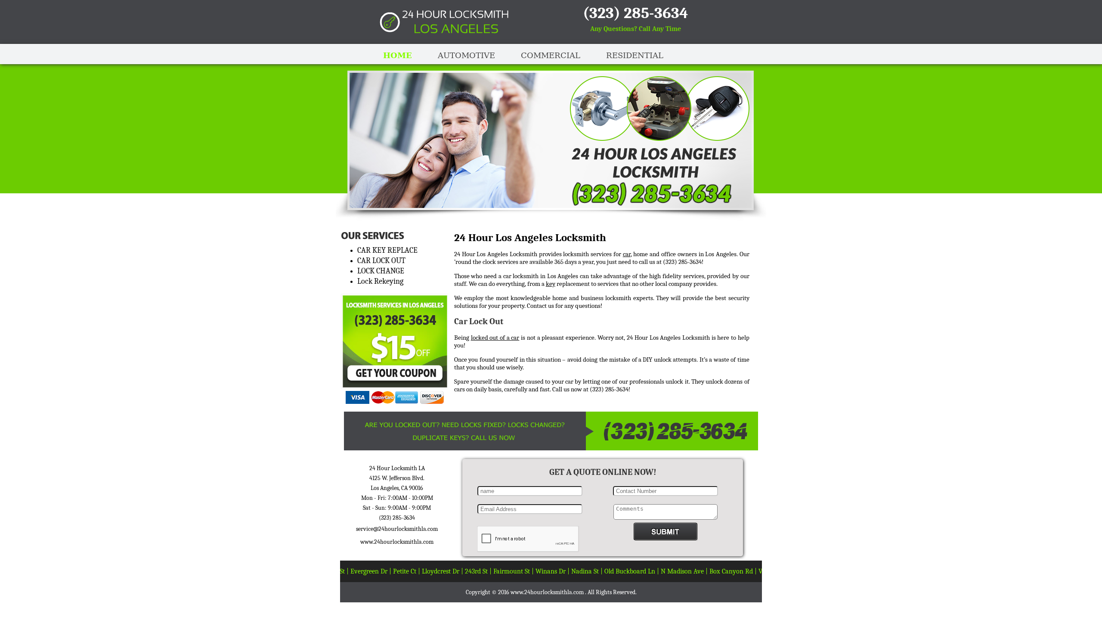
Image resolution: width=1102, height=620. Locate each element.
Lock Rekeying (380, 281)
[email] (397, 529)
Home (397, 55)
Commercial (550, 55)
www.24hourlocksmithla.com (396, 542)
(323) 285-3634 (635, 13)
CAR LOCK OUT (381, 260)
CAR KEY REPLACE (387, 250)
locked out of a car (495, 337)
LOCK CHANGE (380, 271)
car (627, 254)
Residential (634, 55)
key (550, 284)
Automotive (466, 55)
